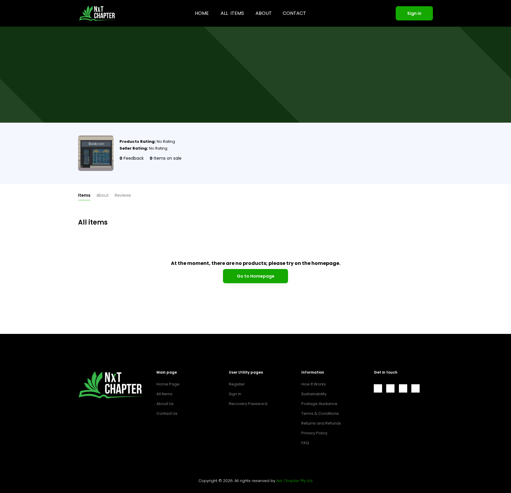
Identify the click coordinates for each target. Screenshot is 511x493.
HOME (202, 13)
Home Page (168, 384)
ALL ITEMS (232, 13)
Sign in (414, 13)
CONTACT (294, 13)
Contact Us (166, 413)
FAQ (305, 443)
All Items (164, 394)
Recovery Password (248, 403)
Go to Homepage (255, 276)
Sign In (235, 394)
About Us (165, 403)
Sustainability (313, 394)
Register (237, 384)
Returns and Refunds (321, 423)
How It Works (313, 384)
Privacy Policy (314, 433)
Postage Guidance (319, 403)
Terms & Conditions (320, 413)
